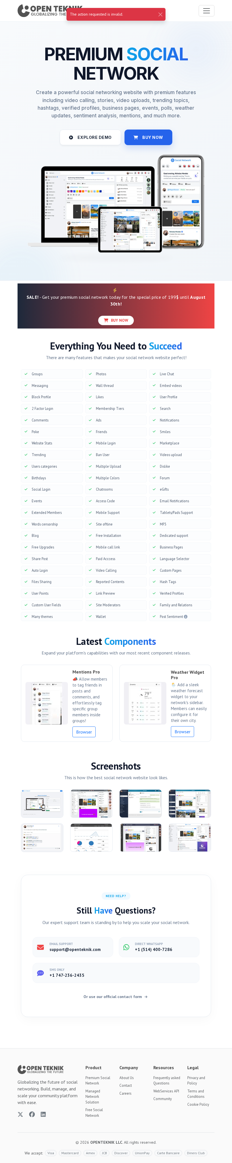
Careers (125, 1093)
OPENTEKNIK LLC (106, 1142)
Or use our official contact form (113, 996)
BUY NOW (152, 137)
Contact (125, 1085)
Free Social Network (94, 1112)
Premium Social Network (97, 1080)
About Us (126, 1077)
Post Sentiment (172, 616)
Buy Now (119, 320)
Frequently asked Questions (166, 1080)
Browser (84, 732)
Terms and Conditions (196, 1094)
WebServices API (166, 1091)
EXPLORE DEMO (95, 137)
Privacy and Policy (196, 1080)
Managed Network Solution (92, 1097)
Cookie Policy (198, 1104)
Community (162, 1098)
